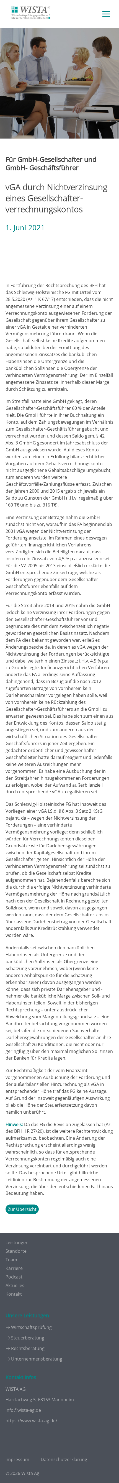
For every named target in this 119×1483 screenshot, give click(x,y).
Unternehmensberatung (36, 1359)
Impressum (17, 1459)
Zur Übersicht (22, 1209)
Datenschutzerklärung (64, 1459)
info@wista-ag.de (23, 1410)
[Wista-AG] (31, 23)
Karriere (14, 1268)
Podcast (14, 1277)
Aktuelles (15, 1285)
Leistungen (17, 1242)
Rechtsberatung (28, 1348)
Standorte (16, 1251)
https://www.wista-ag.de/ (31, 1421)
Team (11, 1260)
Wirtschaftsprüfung (31, 1327)
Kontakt (14, 1294)
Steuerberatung (27, 1338)
